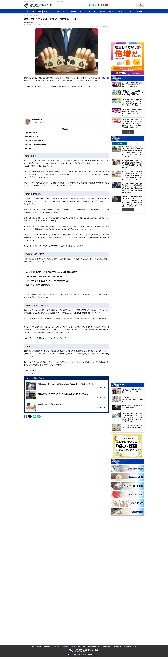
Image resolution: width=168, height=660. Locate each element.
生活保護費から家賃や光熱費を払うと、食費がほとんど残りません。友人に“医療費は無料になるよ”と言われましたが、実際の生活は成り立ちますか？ (132, 164)
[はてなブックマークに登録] (39, 416)
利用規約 (65, 646)
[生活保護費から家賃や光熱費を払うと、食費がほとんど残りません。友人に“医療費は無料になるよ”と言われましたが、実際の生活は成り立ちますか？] (116, 162)
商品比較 (140, 11)
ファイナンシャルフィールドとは (40, 646)
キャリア (102, 11)
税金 (45, 11)
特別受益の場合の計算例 (34, 140)
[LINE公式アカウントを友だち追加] (95, 5)
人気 (26, 11)
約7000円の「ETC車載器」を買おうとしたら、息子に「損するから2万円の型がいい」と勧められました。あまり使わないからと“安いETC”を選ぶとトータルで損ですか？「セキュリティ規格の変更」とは (132, 201)
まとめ (28, 148)
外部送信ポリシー (93, 646)
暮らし (82, 11)
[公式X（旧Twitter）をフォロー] (99, 5)
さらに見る (128, 132)
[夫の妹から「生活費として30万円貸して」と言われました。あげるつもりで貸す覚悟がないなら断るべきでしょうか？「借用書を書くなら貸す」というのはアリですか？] (116, 174)
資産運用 (73, 11)
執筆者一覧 (117, 646)
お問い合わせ (107, 646)
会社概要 (56, 646)
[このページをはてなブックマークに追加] (91, 5)
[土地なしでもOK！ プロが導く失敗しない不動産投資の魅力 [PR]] (128, 409)
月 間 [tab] (135, 143)
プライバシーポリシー (78, 646)
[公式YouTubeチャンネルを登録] (106, 5)
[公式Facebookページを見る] (102, 5)
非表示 (68, 129)
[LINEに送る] (34, 416)
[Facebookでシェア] (25, 416)
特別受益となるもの (32, 136)
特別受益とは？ (31, 132)
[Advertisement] (66, 102)
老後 (88, 11)
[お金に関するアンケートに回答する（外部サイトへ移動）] (127, 446)
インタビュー (129, 11)
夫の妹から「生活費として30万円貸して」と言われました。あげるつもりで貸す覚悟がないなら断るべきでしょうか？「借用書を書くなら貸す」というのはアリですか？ (132, 175)
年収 (33, 11)
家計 (95, 11)
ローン (65, 11)
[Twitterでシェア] (30, 416)
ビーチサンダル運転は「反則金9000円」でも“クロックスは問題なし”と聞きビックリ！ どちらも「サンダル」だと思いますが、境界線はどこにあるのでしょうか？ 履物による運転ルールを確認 (132, 188)
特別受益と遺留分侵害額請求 (35, 144)
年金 (52, 11)
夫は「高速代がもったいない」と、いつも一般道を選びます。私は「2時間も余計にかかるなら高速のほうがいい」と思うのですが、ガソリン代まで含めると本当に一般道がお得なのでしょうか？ (132, 151)
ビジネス (119, 11)
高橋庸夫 (32, 22)
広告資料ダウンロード (131, 646)
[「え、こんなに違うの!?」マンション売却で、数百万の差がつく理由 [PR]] (128, 430)
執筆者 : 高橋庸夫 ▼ (37, 119)
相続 (39, 11)
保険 (58, 11)
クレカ (111, 11)
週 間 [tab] (120, 143)
